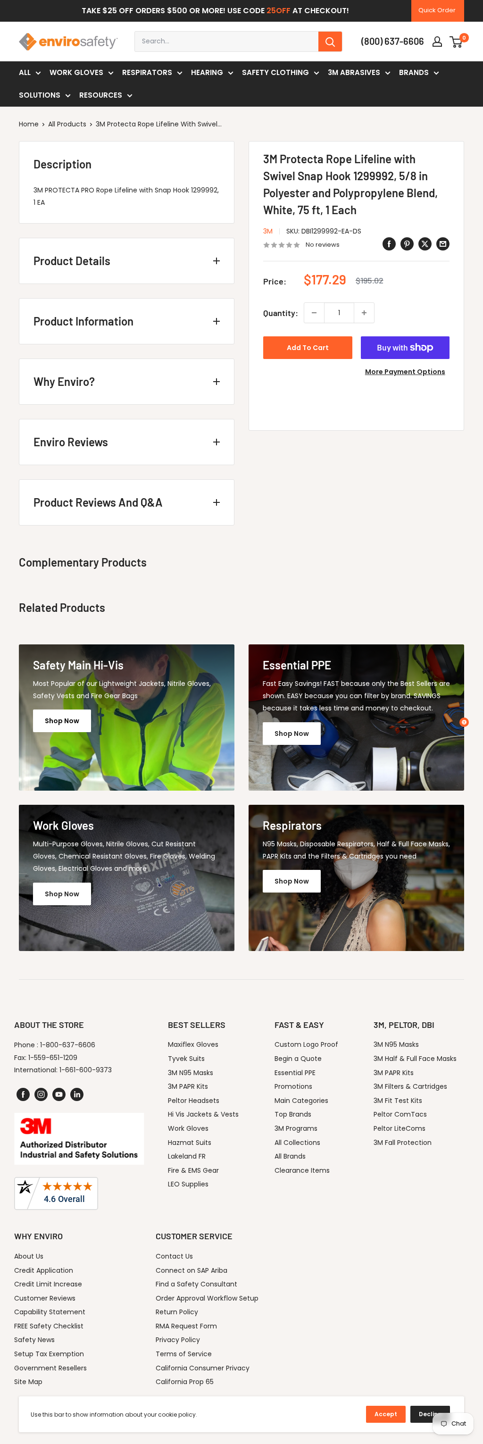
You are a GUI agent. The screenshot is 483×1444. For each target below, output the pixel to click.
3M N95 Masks (190, 1072)
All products (67, 124)
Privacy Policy (178, 1339)
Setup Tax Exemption (49, 1354)
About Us (28, 1256)
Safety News (34, 1339)
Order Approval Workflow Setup (207, 1298)
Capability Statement (49, 1312)
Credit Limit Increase (48, 1284)
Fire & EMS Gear (193, 1170)
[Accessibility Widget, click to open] (464, 722)
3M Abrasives (354, 72)
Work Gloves (76, 72)
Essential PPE (295, 1072)
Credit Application (43, 1270)
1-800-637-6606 (67, 1045)
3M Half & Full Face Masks (415, 1058)
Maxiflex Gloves (193, 1044)
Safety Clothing (275, 72)
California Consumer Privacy (203, 1368)
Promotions (293, 1086)
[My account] (437, 41)
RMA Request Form (186, 1326)
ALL (25, 72)
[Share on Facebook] (389, 243)
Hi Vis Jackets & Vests (203, 1114)
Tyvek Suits (186, 1058)
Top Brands (293, 1114)
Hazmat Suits (189, 1142)
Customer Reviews (44, 1298)
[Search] (330, 41)
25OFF (278, 10)
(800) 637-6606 (392, 41)
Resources (100, 95)
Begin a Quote (298, 1058)
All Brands (290, 1156)
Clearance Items (302, 1170)
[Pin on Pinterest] (407, 243)
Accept (386, 1414)
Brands (414, 72)
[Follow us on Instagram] (41, 1094)
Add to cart (308, 347)
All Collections (297, 1142)
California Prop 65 (185, 1381)
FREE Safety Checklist (48, 1326)
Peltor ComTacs (400, 1114)
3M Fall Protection (403, 1142)
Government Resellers (50, 1368)
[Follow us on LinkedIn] (76, 1094)
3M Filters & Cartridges (410, 1086)
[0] (456, 41)
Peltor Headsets (193, 1100)
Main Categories (301, 1100)
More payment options (405, 371)
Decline (430, 1414)
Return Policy (177, 1312)
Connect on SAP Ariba (191, 1270)
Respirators (147, 72)
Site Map (28, 1381)
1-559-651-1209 (52, 1057)
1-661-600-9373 (85, 1070)
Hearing (207, 72)
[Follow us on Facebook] (23, 1094)
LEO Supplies (188, 1184)
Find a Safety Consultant (196, 1284)
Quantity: (280, 313)
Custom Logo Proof (306, 1044)
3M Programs (296, 1128)
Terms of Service (184, 1354)
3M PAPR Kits (188, 1086)
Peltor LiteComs (399, 1128)
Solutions (39, 95)
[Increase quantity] (364, 313)
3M (268, 231)
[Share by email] (443, 243)
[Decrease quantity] (314, 313)
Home (29, 124)
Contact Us (174, 1256)
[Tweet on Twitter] (425, 243)
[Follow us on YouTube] (59, 1094)
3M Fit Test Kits (398, 1100)
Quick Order (437, 10)
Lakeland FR (187, 1156)
